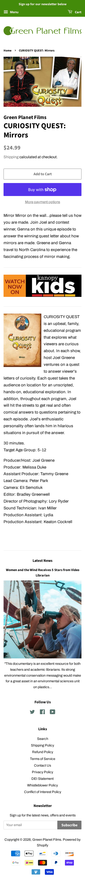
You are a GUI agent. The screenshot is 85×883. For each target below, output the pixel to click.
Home (8, 50)
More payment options (42, 202)
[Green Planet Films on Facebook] (42, 713)
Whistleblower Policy (42, 785)
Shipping (11, 157)
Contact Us (42, 765)
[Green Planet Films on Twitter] (32, 713)
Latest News (42, 560)
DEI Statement (42, 779)
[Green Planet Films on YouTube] (52, 713)
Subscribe (69, 825)
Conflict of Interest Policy (42, 792)
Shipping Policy (42, 745)
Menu (13, 12)
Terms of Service (42, 759)
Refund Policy (42, 752)
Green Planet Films (46, 839)
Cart (77, 12)
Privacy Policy (42, 772)
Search (42, 739)
